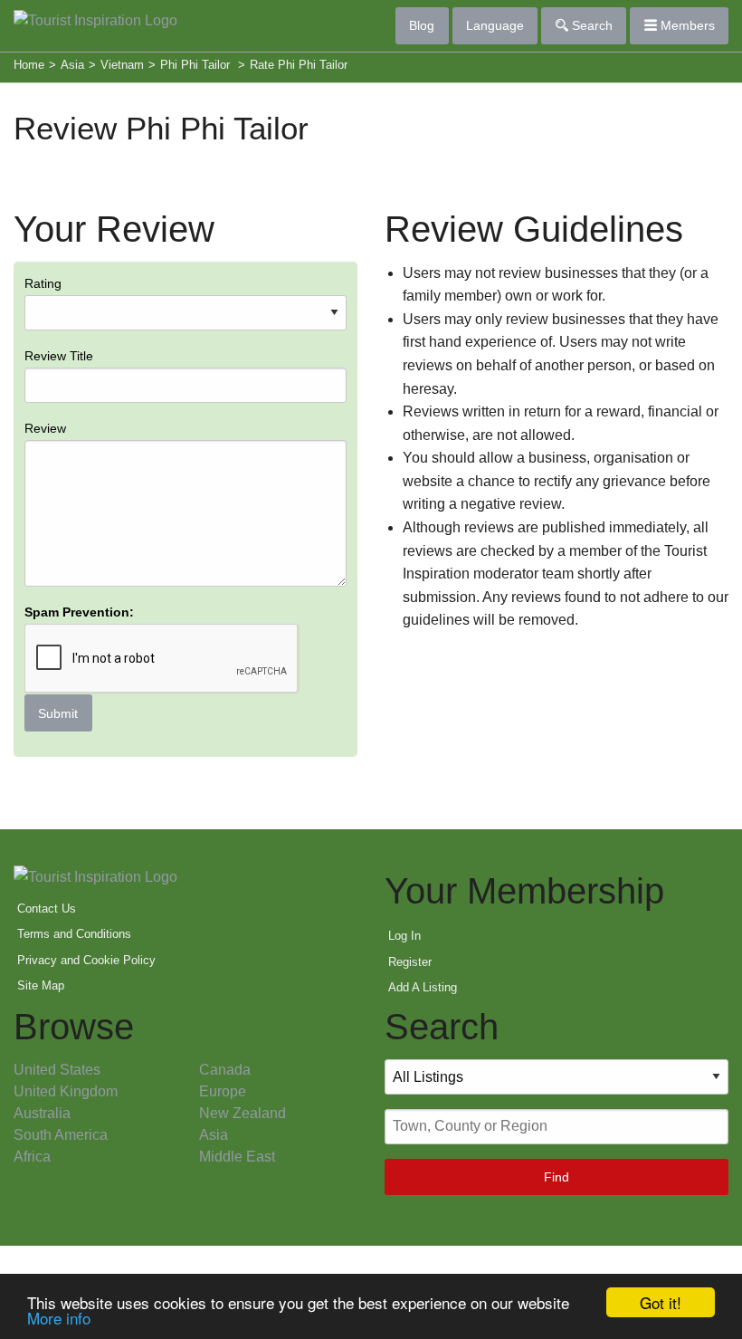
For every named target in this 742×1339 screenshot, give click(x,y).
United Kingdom (66, 1091)
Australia (42, 1113)
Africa (32, 1156)
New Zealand (242, 1113)
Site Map (40, 985)
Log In (404, 935)
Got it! (660, 1302)
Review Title (58, 356)
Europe (222, 1091)
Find (556, 1177)
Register (410, 962)
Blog (421, 25)
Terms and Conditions (74, 934)
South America (61, 1135)
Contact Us (46, 908)
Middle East (237, 1156)
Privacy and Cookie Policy (86, 960)
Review (45, 428)
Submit (58, 713)
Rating (79, 498)
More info (58, 1317)
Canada (225, 1069)
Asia (213, 1135)
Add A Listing (422, 987)
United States (57, 1069)
